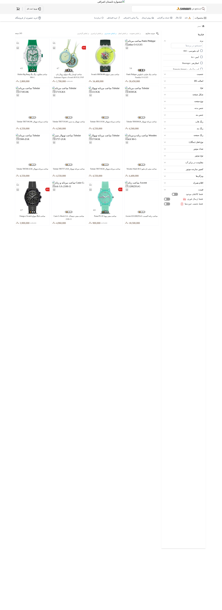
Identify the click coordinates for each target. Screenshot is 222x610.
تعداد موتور (198, 149)
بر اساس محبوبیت (135, 33)
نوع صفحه (198, 101)
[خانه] (203, 26)
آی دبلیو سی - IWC (191, 51)
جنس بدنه (199, 108)
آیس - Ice (195, 57)
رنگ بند (200, 128)
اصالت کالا (198, 81)
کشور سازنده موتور (194, 169)
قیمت (200, 190)
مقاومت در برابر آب (194, 162)
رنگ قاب (199, 122)
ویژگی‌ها (199, 176)
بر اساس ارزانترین (97, 33)
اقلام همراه (198, 183)
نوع (201, 88)
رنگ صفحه (198, 135)
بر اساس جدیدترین (111, 33)
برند (201, 41)
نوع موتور (199, 156)
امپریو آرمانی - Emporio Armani (186, 69)
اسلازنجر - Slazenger (190, 63)
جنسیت (200, 74)
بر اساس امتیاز (123, 33)
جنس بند (199, 115)
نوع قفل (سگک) (196, 142)
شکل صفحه (198, 94)
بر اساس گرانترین (83, 33)
